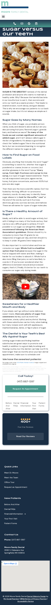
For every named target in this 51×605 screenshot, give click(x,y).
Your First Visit (34, 406)
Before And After (9, 406)
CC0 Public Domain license (25, 362)
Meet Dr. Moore (11, 472)
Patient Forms (42, 404)
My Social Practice (11, 599)
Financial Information (26, 404)
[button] (3, 16)
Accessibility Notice (25, 601)
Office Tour (9, 482)
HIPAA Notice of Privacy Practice (33, 599)
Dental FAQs (16, 404)
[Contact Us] (21, 23)
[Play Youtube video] (25, 287)
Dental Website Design (36, 596)
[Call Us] (14, 23)
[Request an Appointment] (36, 23)
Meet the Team (11, 477)
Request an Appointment (15, 487)
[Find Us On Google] (29, 23)
